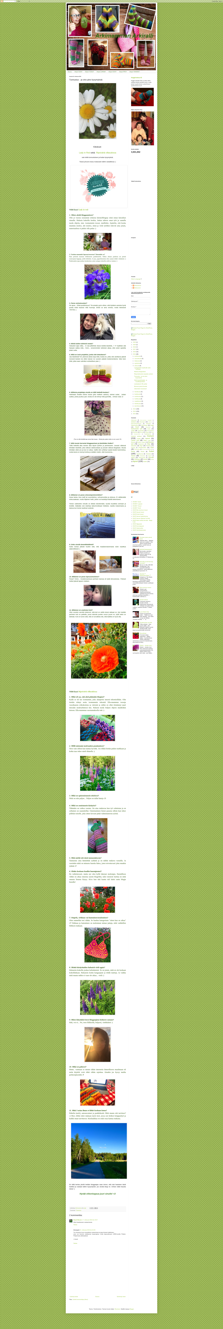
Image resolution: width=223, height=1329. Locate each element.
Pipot (152, 447)
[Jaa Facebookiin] (95, 1208)
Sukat (151, 451)
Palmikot (148, 445)
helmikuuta (137, 403)
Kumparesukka (137, 434)
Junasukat (141, 430)
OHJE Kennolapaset (138, 526)
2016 (134, 351)
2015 (134, 354)
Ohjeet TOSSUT (89, 71)
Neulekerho (141, 444)
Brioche (150, 421)
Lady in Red (84, 152)
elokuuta (137, 365)
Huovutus (148, 427)
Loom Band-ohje (144, 612)
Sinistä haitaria (144, 599)
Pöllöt (151, 449)
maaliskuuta (137, 401)
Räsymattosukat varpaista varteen (143, 374)
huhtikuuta (137, 398)
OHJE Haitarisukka (138, 528)
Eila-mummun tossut (145, 587)
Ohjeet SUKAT (78, 71)
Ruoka (142, 451)
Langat (139, 438)
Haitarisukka (134, 425)
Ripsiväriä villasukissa (106, 152)
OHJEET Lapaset (137, 504)
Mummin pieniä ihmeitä (140, 386)
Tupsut (150, 455)
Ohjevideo (134, 445)
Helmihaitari (144, 425)
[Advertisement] (97, 1282)
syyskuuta (137, 363)
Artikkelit (133, 422)
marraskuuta (138, 358)
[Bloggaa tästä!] (92, 1208)
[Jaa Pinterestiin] (97, 1208)
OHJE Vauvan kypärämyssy (140, 516)
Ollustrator (117, 1309)
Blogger (132, 1309)
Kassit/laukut (150, 430)
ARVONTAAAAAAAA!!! (146, 549)
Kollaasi (147, 432)
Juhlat (132, 430)
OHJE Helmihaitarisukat (139, 530)
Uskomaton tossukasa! (140, 388)
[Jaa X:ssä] (94, 1208)
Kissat (141, 432)
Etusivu (70, 71)
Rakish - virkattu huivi (146, 645)
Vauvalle (151, 457)
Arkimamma (137, 285)
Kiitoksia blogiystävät (140, 371)
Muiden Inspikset (141, 442)
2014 (134, 409)
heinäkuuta (137, 391)
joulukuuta (137, 356)
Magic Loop (147, 440)
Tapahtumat (139, 454)
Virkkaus (137, 459)
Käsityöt (150, 436)
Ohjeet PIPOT (123, 71)
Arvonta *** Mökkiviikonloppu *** (145, 574)
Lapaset (147, 438)
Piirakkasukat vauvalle (146, 622)
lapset (135, 461)
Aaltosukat (134, 420)
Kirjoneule (135, 432)
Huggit (152, 425)
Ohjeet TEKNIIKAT (134, 71)
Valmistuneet (142, 457)
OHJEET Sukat (137, 501)
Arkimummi (137, 288)
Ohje (148, 444)
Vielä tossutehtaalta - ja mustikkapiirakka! (140, 380)
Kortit (152, 432)
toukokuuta (137, 396)
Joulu (148, 428)
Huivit (137, 427)
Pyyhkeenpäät (145, 449)
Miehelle (133, 442)
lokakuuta (137, 361)
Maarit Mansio (77, 1220)
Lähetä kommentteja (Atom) (80, 1299)
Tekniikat (148, 454)
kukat (152, 459)
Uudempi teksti (74, 1296)
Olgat (141, 445)
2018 (134, 347)
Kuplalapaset (147, 434)
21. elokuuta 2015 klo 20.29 (87, 1230)
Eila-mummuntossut (136, 423)
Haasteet (148, 423)
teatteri (145, 461)
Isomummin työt (136, 429)
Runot (133, 451)
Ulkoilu (133, 457)
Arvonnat (142, 422)
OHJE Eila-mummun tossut (140, 510)
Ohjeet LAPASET (101, 71)
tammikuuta (137, 406)
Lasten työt (135, 440)
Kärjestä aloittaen (136, 436)
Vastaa (75, 1224)
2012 (134, 413)
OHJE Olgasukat (137, 524)
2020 (134, 344)
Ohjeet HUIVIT (113, 71)
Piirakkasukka (142, 447)
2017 (134, 349)
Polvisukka (137, 449)
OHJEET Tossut (137, 506)
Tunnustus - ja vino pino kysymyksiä (140, 377)
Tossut (133, 456)
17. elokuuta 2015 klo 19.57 (90, 1220)
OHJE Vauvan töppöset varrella (141, 518)
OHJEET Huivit (137, 508)
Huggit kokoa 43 (136, 77)
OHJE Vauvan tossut (138, 512)
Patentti (133, 447)
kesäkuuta (137, 394)
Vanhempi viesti (121, 1296)
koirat (145, 459)
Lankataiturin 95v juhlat (140, 384)
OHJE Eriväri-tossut (138, 514)
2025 (134, 342)
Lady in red (83, 210)
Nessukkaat (143, 633)
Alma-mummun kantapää (145, 420)
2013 (134, 411)
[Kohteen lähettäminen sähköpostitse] (90, 1208)
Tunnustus (78, 1210)
